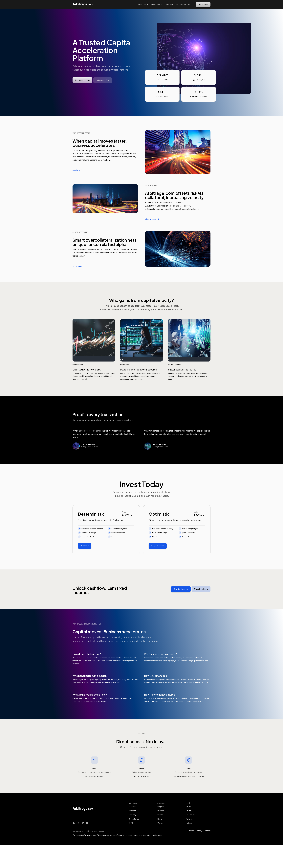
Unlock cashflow (102, 80)
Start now (85, 546)
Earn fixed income (82, 80)
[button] (143, 4)
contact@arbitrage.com (94, 776)
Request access (157, 546)
